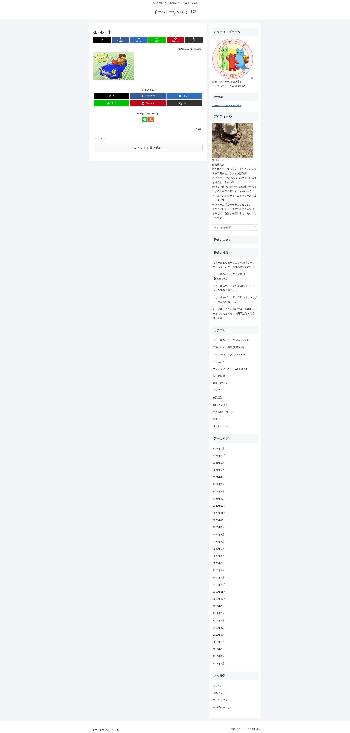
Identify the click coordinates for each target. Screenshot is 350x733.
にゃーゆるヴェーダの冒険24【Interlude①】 (229, 276)
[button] (194, 40)
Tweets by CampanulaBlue (226, 105)
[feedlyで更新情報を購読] (145, 119)
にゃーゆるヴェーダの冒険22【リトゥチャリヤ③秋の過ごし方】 (235, 299)
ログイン (218, 685)
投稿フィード (220, 693)
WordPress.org (221, 707)
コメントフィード (222, 700)
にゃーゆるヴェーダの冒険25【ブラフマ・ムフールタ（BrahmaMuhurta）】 (234, 264)
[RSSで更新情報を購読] (151, 119)
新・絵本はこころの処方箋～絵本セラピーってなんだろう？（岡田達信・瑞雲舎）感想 (235, 313)
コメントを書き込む (148, 147)
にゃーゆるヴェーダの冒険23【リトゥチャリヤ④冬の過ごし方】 (235, 288)
